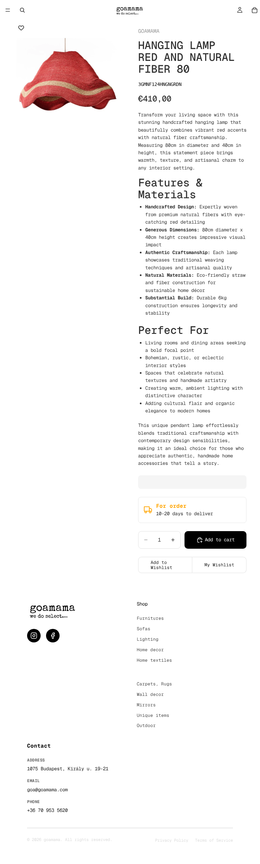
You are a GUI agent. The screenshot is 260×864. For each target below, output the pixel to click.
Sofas (143, 629)
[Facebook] (53, 635)
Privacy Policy (171, 840)
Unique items (153, 715)
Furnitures (150, 618)
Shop (142, 604)
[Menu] (8, 10)
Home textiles (154, 660)
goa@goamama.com (47, 790)
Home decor (150, 650)
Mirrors (146, 705)
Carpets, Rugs (154, 684)
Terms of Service (214, 840)
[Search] (22, 10)
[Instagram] (34, 635)
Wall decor (150, 694)
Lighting (147, 639)
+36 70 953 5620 (47, 810)
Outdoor (146, 725)
